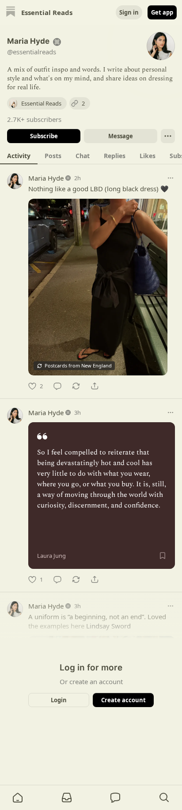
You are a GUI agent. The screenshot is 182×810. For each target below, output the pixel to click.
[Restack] (75, 386)
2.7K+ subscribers (34, 119)
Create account (123, 700)
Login (59, 700)
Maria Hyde (46, 178)
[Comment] (57, 386)
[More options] (170, 178)
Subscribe (44, 136)
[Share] (94, 386)
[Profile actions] (168, 136)
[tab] (19, 155)
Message (120, 136)
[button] (18, 798)
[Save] (162, 556)
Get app (162, 12)
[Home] (10, 12)
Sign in (129, 12)
